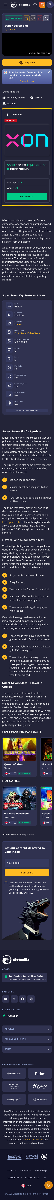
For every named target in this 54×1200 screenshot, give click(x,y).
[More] (48, 1185)
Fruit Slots (20, 333)
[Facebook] (22, 999)
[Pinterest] (31, 999)
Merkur (18, 324)
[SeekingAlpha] (14, 1099)
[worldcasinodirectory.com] (40, 1086)
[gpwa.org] (32, 1156)
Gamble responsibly (33, 1139)
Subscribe (27, 872)
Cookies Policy (15, 1177)
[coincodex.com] (40, 1099)
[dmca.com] (14, 1156)
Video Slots (33, 333)
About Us (12, 1170)
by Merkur (10, 29)
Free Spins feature (12, 522)
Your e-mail (13, 862)
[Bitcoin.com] (14, 1073)
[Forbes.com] (40, 1073)
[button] (15, 773)
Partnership (41, 1170)
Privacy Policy (32, 1177)
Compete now (27, 81)
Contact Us (25, 1170)
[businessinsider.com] (14, 1086)
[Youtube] (5, 999)
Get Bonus (27, 196)
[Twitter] (14, 999)
